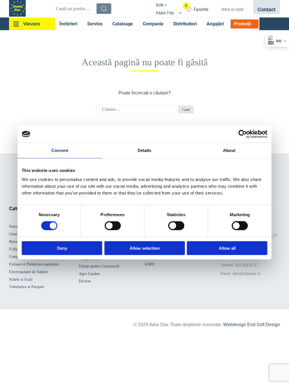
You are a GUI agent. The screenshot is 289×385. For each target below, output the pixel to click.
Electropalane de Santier (28, 272)
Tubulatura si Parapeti (26, 287)
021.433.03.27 (246, 265)
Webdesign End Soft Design (251, 324)
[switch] (113, 225)
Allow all (227, 247)
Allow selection (145, 247)
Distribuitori (185, 23)
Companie (153, 23)
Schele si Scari (20, 279)
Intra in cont (233, 9)
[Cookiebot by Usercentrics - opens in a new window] (242, 134)
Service (94, 23)
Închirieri (68, 23)
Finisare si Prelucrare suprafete (33, 264)
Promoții (242, 23)
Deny (62, 247)
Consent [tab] (59, 150)
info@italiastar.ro (246, 273)
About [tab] (229, 150)
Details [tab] (145, 150)
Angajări (215, 23)
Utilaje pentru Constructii (99, 266)
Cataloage (122, 23)
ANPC (149, 264)
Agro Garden (89, 274)
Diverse (85, 281)
